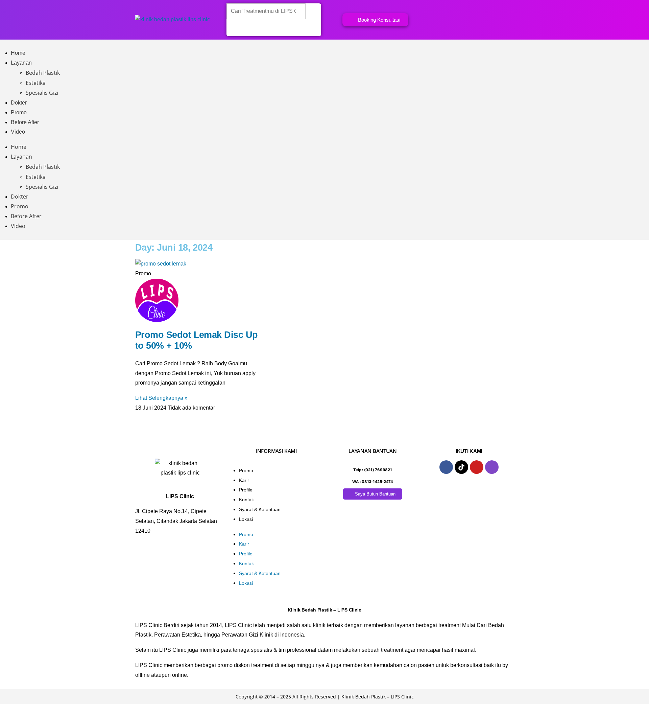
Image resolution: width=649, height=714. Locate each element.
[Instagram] (492, 467)
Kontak (246, 499)
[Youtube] (476, 467)
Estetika (36, 83)
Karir (244, 480)
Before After (25, 122)
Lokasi (246, 519)
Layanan (21, 63)
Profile (246, 489)
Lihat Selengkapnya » (161, 398)
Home (18, 53)
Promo (19, 112)
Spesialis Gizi (42, 92)
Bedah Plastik (43, 72)
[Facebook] (446, 467)
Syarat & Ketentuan (260, 509)
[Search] (235, 28)
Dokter (19, 103)
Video (18, 132)
